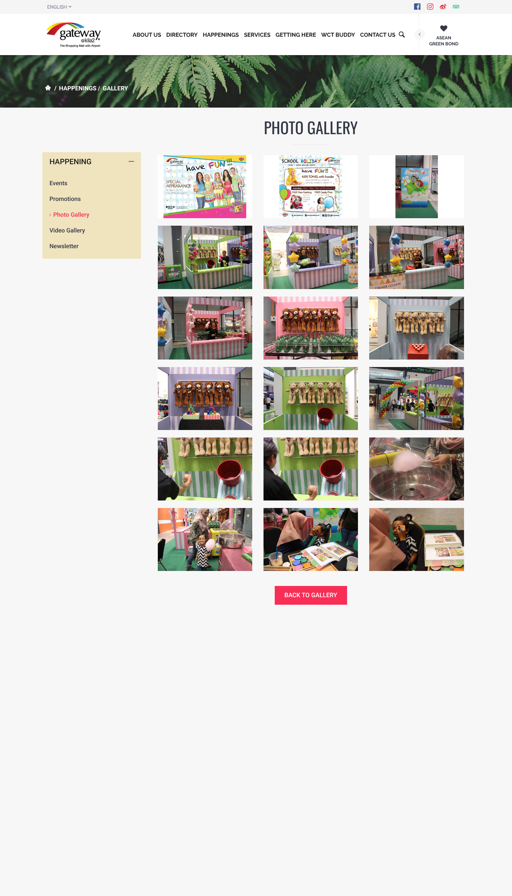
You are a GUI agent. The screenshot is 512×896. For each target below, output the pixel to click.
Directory (182, 34)
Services (257, 34)
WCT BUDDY (338, 34)
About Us (147, 34)
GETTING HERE (295, 34)
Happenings (221, 34)
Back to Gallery (310, 595)
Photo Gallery (71, 214)
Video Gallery (67, 230)
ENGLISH (57, 7)
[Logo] (75, 34)
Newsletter (64, 246)
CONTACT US (377, 34)
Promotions (65, 198)
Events (58, 183)
